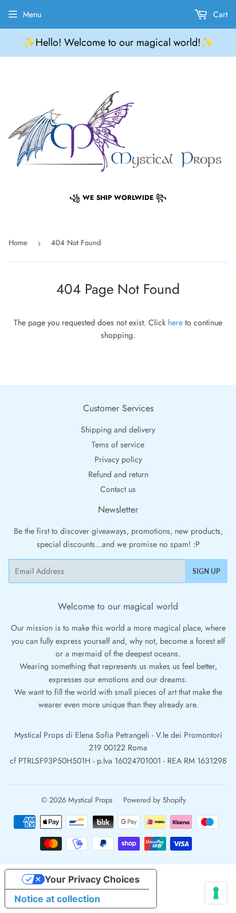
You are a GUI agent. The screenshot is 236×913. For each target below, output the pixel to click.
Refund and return (118, 474)
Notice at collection (57, 898)
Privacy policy (118, 459)
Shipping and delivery (118, 429)
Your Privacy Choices (92, 879)
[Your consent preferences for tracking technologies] (216, 893)
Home (18, 242)
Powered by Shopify (154, 799)
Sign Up (206, 571)
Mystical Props (90, 799)
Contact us (118, 489)
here (175, 322)
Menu (32, 14)
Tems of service (118, 444)
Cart (219, 14)
